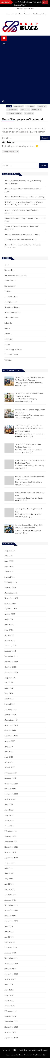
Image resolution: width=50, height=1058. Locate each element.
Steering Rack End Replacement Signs (20, 239)
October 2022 (10, 789)
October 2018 (10, 1032)
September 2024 (11, 672)
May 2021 (8, 879)
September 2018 (11, 1038)
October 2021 (10, 852)
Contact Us (28, 14)
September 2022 (11, 794)
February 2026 (10, 582)
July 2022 (8, 805)
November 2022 (11, 783)
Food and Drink (11, 297)
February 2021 (10, 895)
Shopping (8, 339)
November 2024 (11, 662)
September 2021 (11, 858)
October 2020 (10, 916)
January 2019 (10, 1016)
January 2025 (10, 651)
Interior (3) (13, 109)
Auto (6, 265)
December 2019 (11, 958)
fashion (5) (19, 106)
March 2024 (9, 704)
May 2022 (8, 815)
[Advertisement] (25, 73)
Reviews (8, 334)
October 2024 (10, 667)
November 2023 (11, 725)
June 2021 (8, 873)
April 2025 (9, 635)
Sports (7, 344)
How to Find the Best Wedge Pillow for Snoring (24, 197)
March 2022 (9, 826)
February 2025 (10, 646)
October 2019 (10, 969)
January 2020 (10, 953)
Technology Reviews (13, 349)
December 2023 (11, 720)
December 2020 (11, 905)
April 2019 (9, 1000)
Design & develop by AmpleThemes (30, 1050)
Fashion (7, 291)
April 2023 (9, 762)
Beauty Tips (9, 270)
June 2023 (8, 752)
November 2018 (11, 1027)
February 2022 (10, 831)
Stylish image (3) (15, 113)
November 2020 (11, 910)
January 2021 (10, 900)
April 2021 (9, 884)
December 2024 (11, 656)
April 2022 (9, 820)
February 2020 (10, 947)
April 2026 (9, 572)
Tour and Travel (11, 355)
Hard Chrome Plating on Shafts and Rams (21, 234)
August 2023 (9, 741)
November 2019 (11, 963)
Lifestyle (8, 323)
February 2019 (10, 1011)
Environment (9, 286)
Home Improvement (12, 312)
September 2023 (11, 736)
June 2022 (8, 810)
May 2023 (8, 757)
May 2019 (8, 995)
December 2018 (11, 1022)
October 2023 (10, 730)
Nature (7, 328)
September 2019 (11, 974)
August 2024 (9, 678)
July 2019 (8, 985)
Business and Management (15, 275)
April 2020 (9, 937)
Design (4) (42, 106)
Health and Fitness (12, 307)
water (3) (25, 109)
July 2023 (8, 746)
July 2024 (8, 683)
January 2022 (10, 836)
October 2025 (10, 603)
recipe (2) (29, 113)
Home (8, 14)
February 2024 (10, 709)
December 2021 (11, 842)
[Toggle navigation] (4, 44)
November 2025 (11, 598)
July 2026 (8, 556)
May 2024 (8, 693)
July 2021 (8, 868)
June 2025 (8, 625)
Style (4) (31, 106)
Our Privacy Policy (39, 14)
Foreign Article (10, 302)
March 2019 (9, 1006)
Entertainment (10, 281)
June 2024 (8, 688)
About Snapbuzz (17, 14)
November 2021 (11, 847)
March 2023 (9, 767)
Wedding (8, 360)
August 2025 (9, 614)
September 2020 (11, 921)
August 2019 (9, 979)
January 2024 (10, 715)
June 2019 (8, 990)
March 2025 (9, 640)
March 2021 (9, 889)
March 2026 (9, 577)
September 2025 (11, 609)
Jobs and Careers (11, 318)
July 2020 (8, 926)
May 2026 (8, 566)
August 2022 (9, 799)
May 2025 (8, 630)
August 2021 (9, 863)
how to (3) (37, 109)
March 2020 (9, 942)
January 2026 (10, 588)
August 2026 (9, 551)
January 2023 (10, 778)
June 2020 (8, 932)
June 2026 (8, 561)
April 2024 (9, 699)
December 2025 (11, 593)
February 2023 (10, 773)
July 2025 (8, 619)
